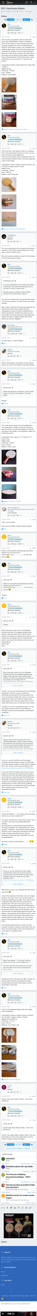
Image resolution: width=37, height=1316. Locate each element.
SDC (3, 11)
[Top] (34, 1295)
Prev (11, 19)
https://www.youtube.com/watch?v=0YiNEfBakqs (18, 768)
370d (32, 1203)
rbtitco (28, 1203)
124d (32, 1182)
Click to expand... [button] (18, 685)
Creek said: (6, 1124)
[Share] (30, 37)
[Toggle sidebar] (34, 2)
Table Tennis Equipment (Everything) (17, 1200)
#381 (33, 37)
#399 (33, 1096)
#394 (33, 732)
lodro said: (6, 580)
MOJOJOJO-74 (25, 1182)
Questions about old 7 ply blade (19, 1166)
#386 (33, 360)
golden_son (26, 1171)
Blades (8, 1160)
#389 (33, 519)
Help (31, 1295)
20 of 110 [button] (18, 19)
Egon (29, 1192)
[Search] (31, 2)
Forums (3, 1271)
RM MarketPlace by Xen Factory (16, 1304)
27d (33, 1192)
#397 (33, 953)
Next (25, 19)
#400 (33, 1120)
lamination (10, 1159)
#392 (33, 617)
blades (21, 11)
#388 (33, 422)
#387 (33, 384)
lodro (9, 535)
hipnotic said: (7, 621)
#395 (33, 811)
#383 (33, 245)
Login (2, 1285)
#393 (33, 665)
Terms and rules (14, 1295)
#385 (33, 338)
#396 (33, 863)
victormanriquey (25, 1163)
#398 (33, 1007)
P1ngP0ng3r (11, 235)
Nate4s (9, 350)
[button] (3, 2)
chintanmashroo (13, 507)
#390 (33, 548)
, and (14, 229)
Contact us (4, 1275)
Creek (9, 1086)
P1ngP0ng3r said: (8, 281)
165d (32, 1171)
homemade (28, 11)
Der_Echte (10, 325)
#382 (33, 148)
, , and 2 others (15, 129)
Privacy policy (25, 1295)
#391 (33, 576)
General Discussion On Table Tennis (17, 1189)
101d (32, 1163)
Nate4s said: (7, 387)
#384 (33, 277)
